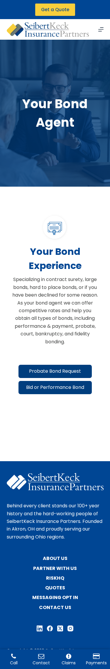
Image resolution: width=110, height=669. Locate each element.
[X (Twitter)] (60, 628)
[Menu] (101, 29)
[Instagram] (70, 628)
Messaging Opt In (55, 598)
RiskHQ (55, 578)
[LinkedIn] (40, 628)
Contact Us (55, 608)
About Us (55, 559)
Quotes (55, 588)
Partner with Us (55, 569)
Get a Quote (55, 9)
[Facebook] (50, 628)
